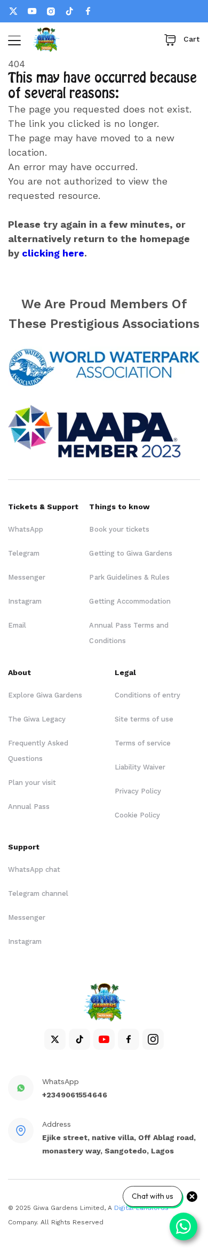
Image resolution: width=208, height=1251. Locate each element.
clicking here (53, 253)
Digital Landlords (141, 1208)
